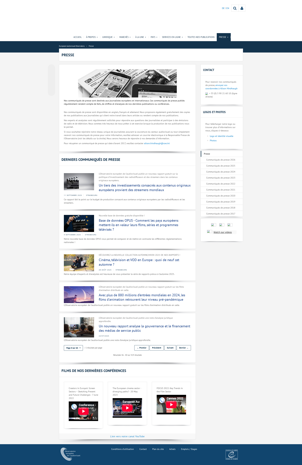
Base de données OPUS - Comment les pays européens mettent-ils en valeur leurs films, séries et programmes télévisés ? (138, 225)
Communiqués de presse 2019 (220, 201)
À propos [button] (91, 37)
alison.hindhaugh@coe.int (157, 143)
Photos (213, 140)
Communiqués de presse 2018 (220, 207)
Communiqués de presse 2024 (220, 171)
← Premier (141, 347)
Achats (172, 449)
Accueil (77, 37)
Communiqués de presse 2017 (220, 213)
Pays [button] (153, 37)
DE (223, 8)
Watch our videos (223, 232)
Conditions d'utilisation (122, 449)
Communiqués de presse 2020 (220, 195)
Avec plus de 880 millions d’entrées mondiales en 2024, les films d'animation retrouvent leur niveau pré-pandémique (142, 297)
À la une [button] (139, 37)
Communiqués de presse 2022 (220, 183)
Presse (207, 153)
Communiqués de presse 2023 (220, 177)
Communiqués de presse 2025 (220, 165)
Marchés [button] (124, 37)
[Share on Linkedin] (51, 86)
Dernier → (183, 347)
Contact (143, 449)
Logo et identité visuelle (221, 136)
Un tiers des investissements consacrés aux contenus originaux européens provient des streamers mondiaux (144, 187)
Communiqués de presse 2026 (220, 159)
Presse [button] (222, 37)
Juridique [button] (107, 37)
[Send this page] (51, 92)
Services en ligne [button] (171, 37)
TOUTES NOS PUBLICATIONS (201, 37)
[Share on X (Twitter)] (51, 74)
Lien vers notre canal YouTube (127, 436)
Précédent (156, 347)
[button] (73, 348)
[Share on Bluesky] (51, 68)
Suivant (170, 347)
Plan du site (158, 449)
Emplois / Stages (189, 449)
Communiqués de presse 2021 (220, 189)
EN (227, 8)
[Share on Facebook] (51, 80)
